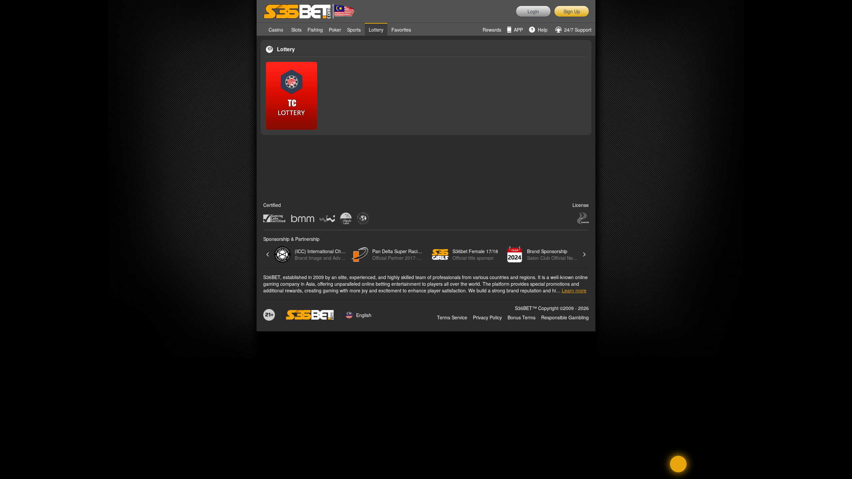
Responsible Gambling (565, 317)
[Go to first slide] (584, 254)
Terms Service (452, 317)
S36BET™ (526, 308)
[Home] (261, 29)
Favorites (401, 29)
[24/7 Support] (678, 464)
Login (533, 11)
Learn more (574, 290)
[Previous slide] (268, 254)
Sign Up (571, 11)
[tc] (291, 96)
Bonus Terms (521, 317)
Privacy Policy (487, 317)
